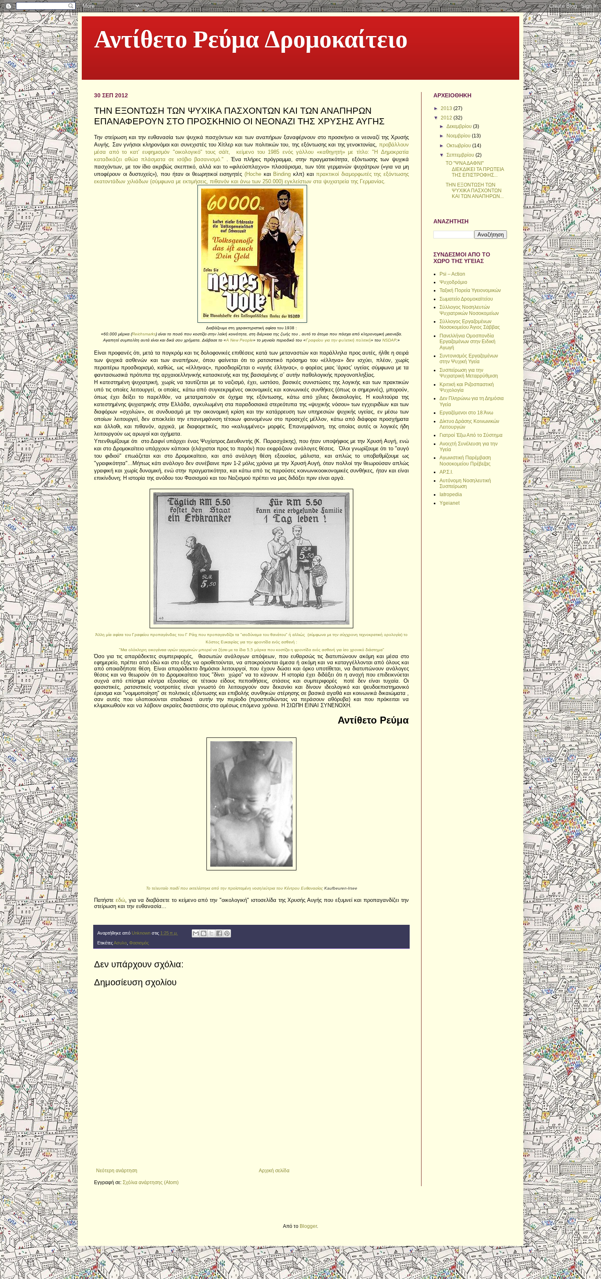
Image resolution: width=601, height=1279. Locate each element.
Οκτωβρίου (459, 145)
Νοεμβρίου (459, 136)
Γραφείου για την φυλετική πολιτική (338, 340)
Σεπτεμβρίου (460, 155)
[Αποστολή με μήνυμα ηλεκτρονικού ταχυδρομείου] (196, 933)
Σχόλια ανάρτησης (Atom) (151, 1182)
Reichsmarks (144, 334)
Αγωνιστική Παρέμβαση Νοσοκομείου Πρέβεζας (465, 460)
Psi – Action (452, 274)
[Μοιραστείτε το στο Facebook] (219, 933)
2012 (447, 118)
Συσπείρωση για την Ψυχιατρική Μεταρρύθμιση (469, 373)
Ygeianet (450, 503)
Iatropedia (451, 494)
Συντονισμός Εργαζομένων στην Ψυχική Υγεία (469, 358)
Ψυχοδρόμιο (453, 282)
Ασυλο (120, 942)
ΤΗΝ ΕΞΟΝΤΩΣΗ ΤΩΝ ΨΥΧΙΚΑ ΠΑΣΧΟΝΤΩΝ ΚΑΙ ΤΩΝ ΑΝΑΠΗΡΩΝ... (475, 191)
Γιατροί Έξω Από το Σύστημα (471, 435)
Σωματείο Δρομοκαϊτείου (466, 299)
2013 (447, 108)
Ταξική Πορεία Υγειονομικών (470, 290)
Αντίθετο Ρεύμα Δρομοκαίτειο (251, 41)
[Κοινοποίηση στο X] (211, 933)
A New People (239, 340)
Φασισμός (139, 942)
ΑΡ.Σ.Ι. (446, 472)
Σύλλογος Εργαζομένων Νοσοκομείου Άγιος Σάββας (470, 324)
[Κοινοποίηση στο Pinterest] (227, 933)
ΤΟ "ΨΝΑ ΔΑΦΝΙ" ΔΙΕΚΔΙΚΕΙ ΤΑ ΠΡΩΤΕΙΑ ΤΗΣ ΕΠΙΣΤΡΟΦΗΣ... (475, 169)
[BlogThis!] (204, 933)
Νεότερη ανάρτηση (116, 1170)
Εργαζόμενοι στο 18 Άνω (466, 413)
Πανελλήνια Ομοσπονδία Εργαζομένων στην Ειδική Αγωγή (468, 342)
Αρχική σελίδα (274, 1170)
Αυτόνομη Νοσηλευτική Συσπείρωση (465, 483)
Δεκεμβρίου (459, 126)
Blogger (308, 1226)
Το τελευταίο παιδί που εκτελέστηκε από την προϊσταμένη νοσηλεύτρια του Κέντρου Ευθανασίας (251, 888)
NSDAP (389, 340)
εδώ (120, 900)
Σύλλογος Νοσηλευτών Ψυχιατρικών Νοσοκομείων (469, 310)
